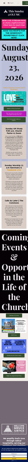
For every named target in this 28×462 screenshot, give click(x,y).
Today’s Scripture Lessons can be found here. (14, 88)
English (11, 3)
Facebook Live (14, 170)
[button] (4, 3)
